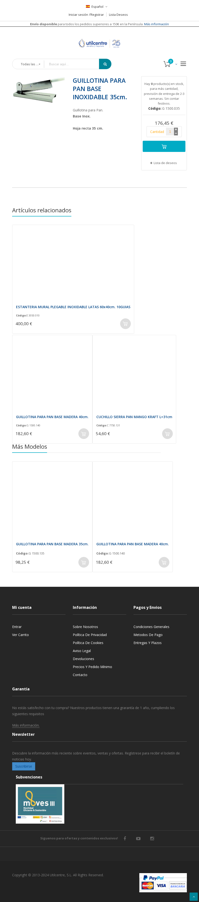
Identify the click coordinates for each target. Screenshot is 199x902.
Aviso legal (82, 650)
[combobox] (75, 64)
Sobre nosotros (85, 626)
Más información (156, 24)
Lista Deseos (118, 14)
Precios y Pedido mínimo (92, 666)
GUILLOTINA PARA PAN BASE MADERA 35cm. (52, 544)
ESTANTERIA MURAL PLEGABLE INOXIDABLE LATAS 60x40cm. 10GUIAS (73, 307)
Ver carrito (20, 634)
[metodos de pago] (163, 882)
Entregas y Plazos (147, 642)
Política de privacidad (90, 634)
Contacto (80, 674)
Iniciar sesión (78, 14)
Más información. (26, 725)
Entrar (17, 626)
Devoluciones (83, 658)
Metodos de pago (148, 634)
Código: (21, 315)
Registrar (97, 14)
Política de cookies (88, 642)
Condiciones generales (151, 626)
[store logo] (99, 37)
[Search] (105, 64)
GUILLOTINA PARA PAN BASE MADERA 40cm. (52, 416)
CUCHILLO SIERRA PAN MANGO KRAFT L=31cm (134, 416)
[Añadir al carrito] (164, 146)
